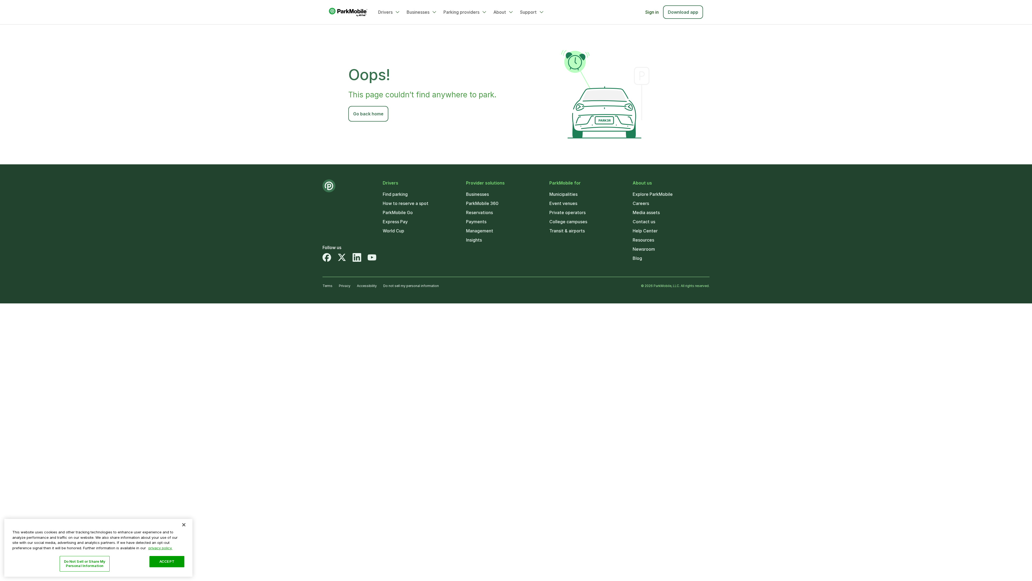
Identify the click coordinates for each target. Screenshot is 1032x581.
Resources (643, 240)
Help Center (645, 230)
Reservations (479, 212)
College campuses (568, 221)
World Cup (393, 230)
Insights (474, 240)
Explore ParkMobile (653, 194)
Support (528, 12)
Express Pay (395, 221)
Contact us (644, 221)
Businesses (418, 12)
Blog (637, 258)
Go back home (368, 113)
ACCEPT (166, 561)
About (499, 12)
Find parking (395, 194)
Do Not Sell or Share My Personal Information (85, 563)
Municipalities (563, 194)
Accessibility (367, 286)
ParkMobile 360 (482, 203)
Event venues (563, 203)
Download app (683, 12)
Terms (327, 286)
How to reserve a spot (405, 203)
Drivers (385, 12)
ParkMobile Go (398, 212)
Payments (476, 221)
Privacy (344, 286)
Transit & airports (567, 230)
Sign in (652, 12)
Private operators (567, 212)
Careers (641, 203)
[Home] (348, 12)
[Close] (184, 525)
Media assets (646, 212)
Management (479, 230)
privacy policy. (160, 547)
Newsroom (644, 249)
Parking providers (461, 12)
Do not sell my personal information (411, 286)
